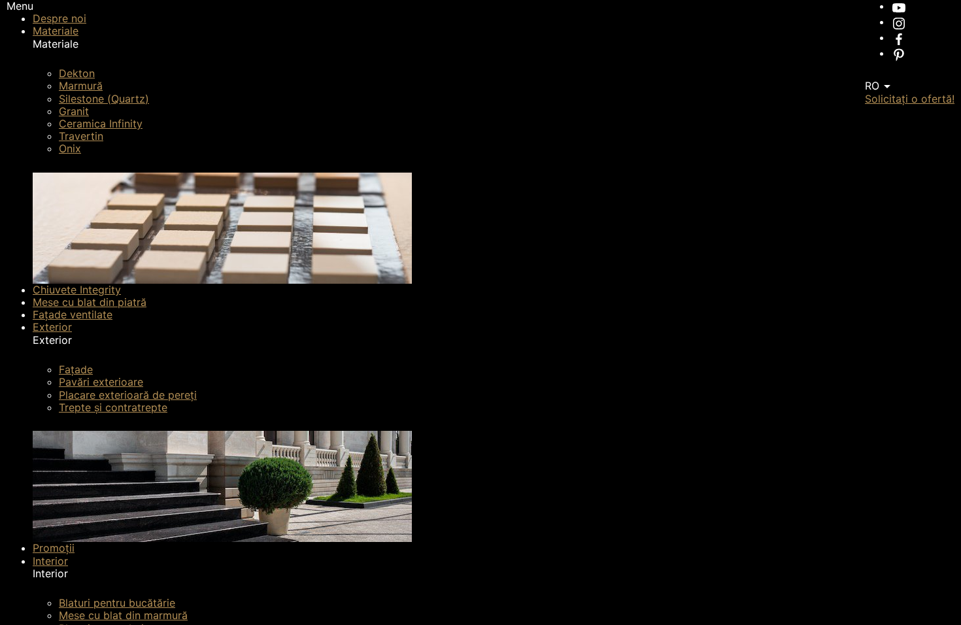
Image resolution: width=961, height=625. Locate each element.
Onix (70, 148)
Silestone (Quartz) (104, 98)
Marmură (81, 85)
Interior (50, 560)
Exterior (52, 326)
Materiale (55, 30)
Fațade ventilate (72, 314)
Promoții (54, 547)
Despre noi (59, 18)
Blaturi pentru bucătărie (117, 602)
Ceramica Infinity (101, 123)
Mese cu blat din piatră (89, 302)
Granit (74, 111)
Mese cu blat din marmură (123, 615)
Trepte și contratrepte (113, 407)
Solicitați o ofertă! (909, 98)
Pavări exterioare (101, 381)
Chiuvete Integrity (77, 289)
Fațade (76, 369)
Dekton (77, 73)
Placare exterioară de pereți (128, 394)
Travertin (81, 136)
